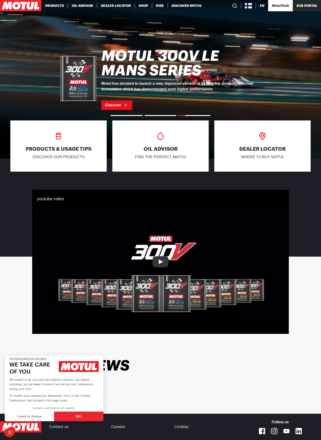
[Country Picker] (248, 5)
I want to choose (29, 416)
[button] (10, 432)
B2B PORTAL (307, 5)
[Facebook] (262, 431)
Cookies (181, 427)
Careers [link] (118, 427)
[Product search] (235, 5)
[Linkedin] (298, 431)
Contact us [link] (59, 427)
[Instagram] (274, 431)
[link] (143, 5)
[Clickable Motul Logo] (20, 5)
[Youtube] (286, 431)
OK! (79, 416)
